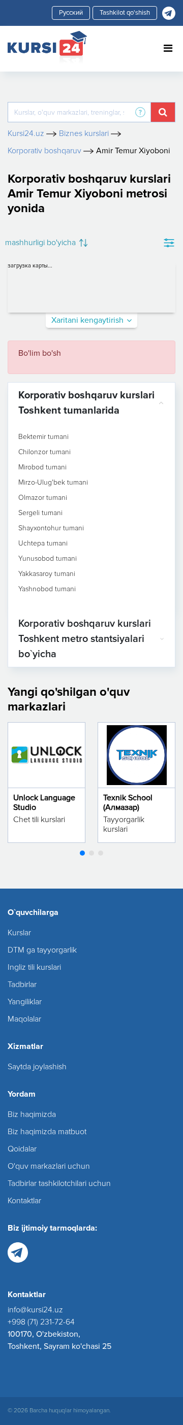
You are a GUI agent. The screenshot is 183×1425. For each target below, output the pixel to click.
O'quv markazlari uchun (49, 1166)
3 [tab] (100, 853)
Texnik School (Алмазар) (127, 802)
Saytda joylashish (37, 1067)
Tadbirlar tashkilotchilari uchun (59, 1183)
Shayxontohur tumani (51, 528)
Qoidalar (22, 1149)
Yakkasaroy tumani (46, 574)
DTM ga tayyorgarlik (42, 950)
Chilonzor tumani (44, 452)
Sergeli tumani (40, 513)
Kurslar (19, 933)
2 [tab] (91, 853)
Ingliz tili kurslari (34, 967)
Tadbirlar (22, 984)
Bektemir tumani (43, 436)
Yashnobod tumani (47, 589)
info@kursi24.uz (35, 1310)
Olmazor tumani (42, 497)
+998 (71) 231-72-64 (41, 1322)
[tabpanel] (46, 782)
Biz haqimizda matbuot (47, 1132)
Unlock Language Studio (44, 802)
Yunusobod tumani (47, 558)
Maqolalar (24, 1019)
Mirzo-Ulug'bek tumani (53, 482)
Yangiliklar (25, 1002)
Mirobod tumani (42, 467)
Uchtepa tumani (43, 543)
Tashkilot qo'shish (125, 13)
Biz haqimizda (32, 1114)
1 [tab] (82, 853)
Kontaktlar (24, 1201)
